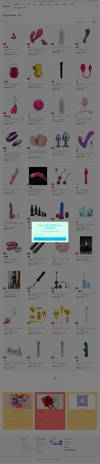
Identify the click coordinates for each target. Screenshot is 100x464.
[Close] (66, 223)
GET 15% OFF (50, 239)
